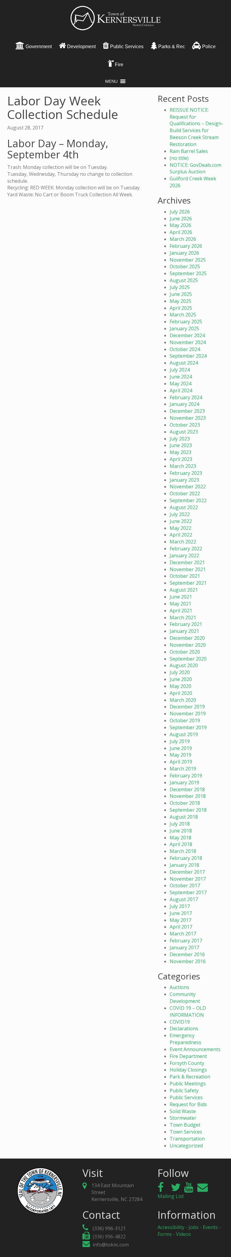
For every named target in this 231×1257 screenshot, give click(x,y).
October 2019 (185, 720)
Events (210, 1227)
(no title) (179, 158)
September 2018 (188, 810)
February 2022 (186, 548)
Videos (183, 1234)
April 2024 (181, 390)
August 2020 (184, 665)
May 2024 (180, 383)
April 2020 (181, 693)
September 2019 (188, 727)
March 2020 (183, 700)
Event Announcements (195, 1049)
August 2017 (184, 899)
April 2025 (181, 308)
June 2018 (181, 830)
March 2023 (183, 466)
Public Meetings (188, 1083)
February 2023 (186, 473)
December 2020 (187, 638)
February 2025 (186, 321)
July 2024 (180, 369)
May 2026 (180, 225)
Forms (165, 1234)
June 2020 (181, 679)
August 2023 (184, 431)
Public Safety (184, 1090)
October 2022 (185, 493)
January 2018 (184, 865)
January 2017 (184, 947)
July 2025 (180, 287)
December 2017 (187, 872)
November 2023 (188, 418)
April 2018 (181, 844)
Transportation (187, 1138)
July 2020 (180, 672)
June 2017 (181, 913)
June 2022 (181, 521)
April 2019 (181, 761)
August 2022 (184, 507)
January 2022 (184, 555)
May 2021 (180, 603)
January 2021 (184, 631)
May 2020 (180, 686)
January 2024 (184, 404)
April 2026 (181, 232)
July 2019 (180, 741)
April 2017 (181, 926)
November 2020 (188, 645)
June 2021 (181, 596)
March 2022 (183, 541)
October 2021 (185, 576)
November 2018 (188, 796)
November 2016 (188, 961)
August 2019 (184, 734)
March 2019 (183, 768)
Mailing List (171, 1196)
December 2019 (187, 706)
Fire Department (188, 1056)
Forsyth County (187, 1063)
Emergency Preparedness (185, 1039)
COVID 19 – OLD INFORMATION (188, 1011)
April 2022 (181, 534)
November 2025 (188, 260)
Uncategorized (186, 1145)
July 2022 (180, 514)
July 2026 (180, 211)
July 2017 (180, 906)
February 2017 (186, 940)
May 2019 (180, 754)
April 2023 (181, 459)
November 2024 (188, 342)
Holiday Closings (188, 1069)
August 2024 (184, 362)
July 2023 (180, 438)
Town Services (186, 1131)
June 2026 (181, 218)
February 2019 (186, 775)
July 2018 (180, 823)
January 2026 (184, 253)
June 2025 (181, 294)
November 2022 (188, 486)
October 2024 (185, 349)
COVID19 (180, 1022)
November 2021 (188, 569)
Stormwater (183, 1118)
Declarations (184, 1028)
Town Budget (185, 1125)
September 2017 (188, 892)
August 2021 (184, 589)
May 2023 (180, 452)
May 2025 (180, 301)
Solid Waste (183, 1111)
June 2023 (181, 445)
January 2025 (184, 328)
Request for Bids (188, 1104)
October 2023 (185, 425)
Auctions (179, 987)
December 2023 (187, 411)
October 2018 (185, 803)
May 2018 (180, 837)
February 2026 (186, 246)
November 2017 (188, 879)
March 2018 (183, 851)
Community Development (185, 997)
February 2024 (186, 397)
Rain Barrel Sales (189, 151)
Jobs (194, 1227)
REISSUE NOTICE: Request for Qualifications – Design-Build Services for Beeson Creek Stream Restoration (196, 127)
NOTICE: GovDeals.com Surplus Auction (195, 168)
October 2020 (185, 652)
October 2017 (185, 885)
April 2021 (181, 610)
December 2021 (187, 562)
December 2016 (187, 954)
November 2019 (188, 713)
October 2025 (185, 266)
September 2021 (188, 583)
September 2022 (188, 500)
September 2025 (188, 273)
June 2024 (181, 376)
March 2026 (183, 239)
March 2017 (183, 933)
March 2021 (183, 617)
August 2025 (184, 280)
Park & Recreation (190, 1076)
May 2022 (180, 528)
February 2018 (186, 858)
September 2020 (188, 658)
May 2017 (180, 920)
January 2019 (184, 782)
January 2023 (184, 480)
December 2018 (187, 789)
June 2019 (181, 748)
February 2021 (186, 624)
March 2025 (183, 314)
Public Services (186, 1097)
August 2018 (184, 817)
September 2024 (188, 356)
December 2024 (187, 335)
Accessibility (171, 1227)
